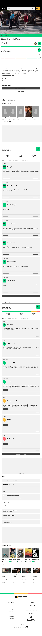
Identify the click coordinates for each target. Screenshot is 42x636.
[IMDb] (27, 626)
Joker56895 (9, 325)
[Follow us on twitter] (34, 605)
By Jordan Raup (5, 216)
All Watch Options (21, 91)
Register (38, 8)
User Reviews (6, 302)
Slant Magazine (9, 281)
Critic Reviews (6, 144)
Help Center (11, 607)
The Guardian (9, 243)
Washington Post (10, 262)
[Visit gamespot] (31, 613)
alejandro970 (9, 363)
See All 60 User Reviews (21, 454)
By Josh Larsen (5, 235)
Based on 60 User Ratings (6, 51)
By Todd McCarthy (6, 197)
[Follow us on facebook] (27, 605)
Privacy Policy (11, 611)
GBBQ (7, 420)
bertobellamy (9, 382)
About (11, 604)
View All (9, 103)
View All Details (6, 502)
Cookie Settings (11, 618)
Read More (5, 389)
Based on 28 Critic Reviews (6, 45)
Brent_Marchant (10, 401)
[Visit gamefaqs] (31, 620)
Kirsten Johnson (9, 78)
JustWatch (38, 94)
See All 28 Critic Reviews (21, 296)
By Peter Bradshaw (6, 254)
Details (4, 476)
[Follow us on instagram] (31, 605)
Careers (11, 609)
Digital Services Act (11, 614)
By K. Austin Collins (6, 178)
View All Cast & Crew (7, 121)
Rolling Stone (9, 167)
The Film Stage (10, 205)
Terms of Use (11, 616)
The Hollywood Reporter (12, 186)
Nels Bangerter (8, 80)
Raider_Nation (10, 439)
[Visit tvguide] (31, 617)
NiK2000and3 (9, 344)
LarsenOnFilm (9, 224)
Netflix (9, 35)
